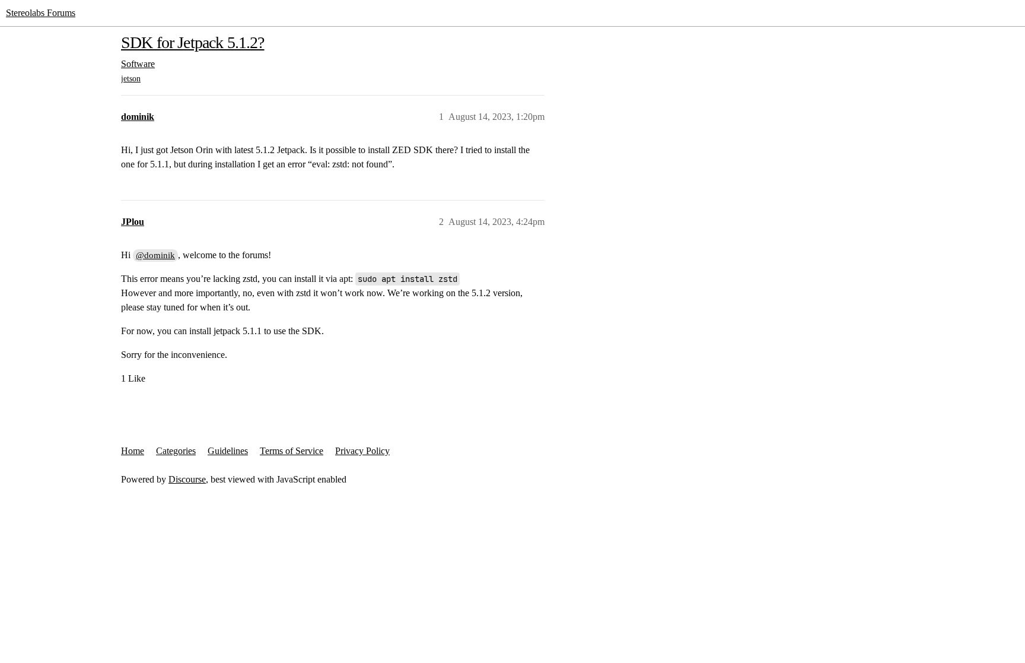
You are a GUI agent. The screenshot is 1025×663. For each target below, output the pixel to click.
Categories (176, 451)
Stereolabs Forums (40, 13)
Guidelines (228, 451)
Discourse (187, 479)
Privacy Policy (362, 451)
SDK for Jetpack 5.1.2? (193, 42)
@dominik (155, 255)
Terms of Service (291, 451)
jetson (131, 78)
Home (132, 451)
